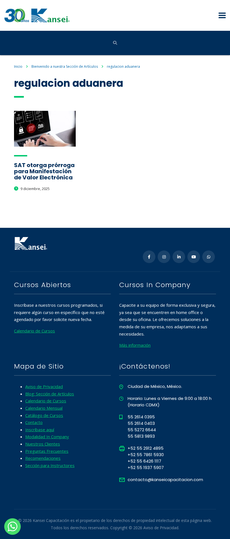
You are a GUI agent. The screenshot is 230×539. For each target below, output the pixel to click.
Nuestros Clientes (42, 444)
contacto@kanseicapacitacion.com (165, 479)
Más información (135, 345)
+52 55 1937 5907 (146, 467)
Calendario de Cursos (34, 331)
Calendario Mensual (44, 408)
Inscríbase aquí (39, 429)
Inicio (18, 66)
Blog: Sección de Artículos (49, 394)
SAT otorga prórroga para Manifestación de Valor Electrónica (44, 171)
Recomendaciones (43, 458)
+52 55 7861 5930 (146, 455)
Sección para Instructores (50, 465)
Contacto (34, 422)
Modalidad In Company (47, 436)
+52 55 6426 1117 (144, 461)
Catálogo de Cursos (44, 415)
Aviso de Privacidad (44, 386)
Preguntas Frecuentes (46, 451)
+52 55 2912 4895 (146, 448)
